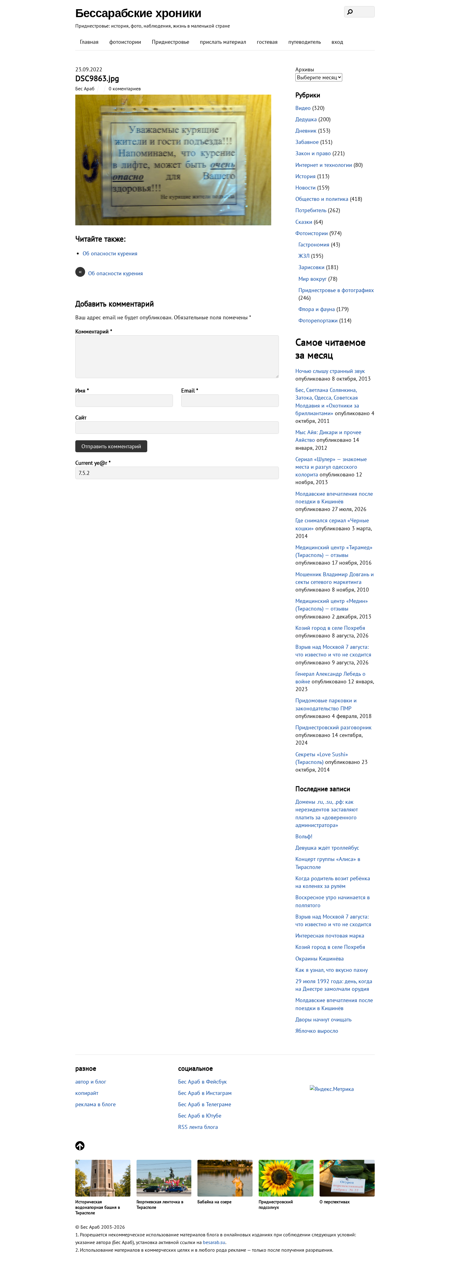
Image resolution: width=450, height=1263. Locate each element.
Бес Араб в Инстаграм (205, 1092)
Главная (89, 41)
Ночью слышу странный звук (330, 370)
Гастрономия (313, 244)
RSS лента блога (198, 1126)
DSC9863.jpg (97, 78)
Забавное (307, 141)
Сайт (80, 417)
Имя (82, 390)
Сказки (303, 221)
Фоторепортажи (318, 320)
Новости (305, 187)
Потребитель (310, 210)
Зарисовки (311, 267)
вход (337, 41)
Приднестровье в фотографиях (336, 290)
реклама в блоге (95, 1104)
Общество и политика (321, 198)
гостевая (267, 41)
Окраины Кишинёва (319, 958)
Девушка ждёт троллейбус (327, 847)
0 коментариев (125, 88)
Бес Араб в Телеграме (204, 1104)
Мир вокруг (312, 278)
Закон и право (313, 153)
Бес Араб (85, 88)
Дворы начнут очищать (323, 1019)
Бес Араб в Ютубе (199, 1115)
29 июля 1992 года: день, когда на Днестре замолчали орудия (333, 985)
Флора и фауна (316, 309)
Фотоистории (311, 233)
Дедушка (306, 119)
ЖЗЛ (303, 255)
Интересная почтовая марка (329, 935)
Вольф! (303, 836)
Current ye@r (93, 462)
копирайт (86, 1092)
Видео (303, 107)
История (305, 176)
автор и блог (90, 1081)
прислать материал (223, 41)
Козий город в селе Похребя (330, 627)
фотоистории (125, 41)
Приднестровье (170, 41)
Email (189, 390)
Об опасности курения (111, 273)
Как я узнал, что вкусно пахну (331, 969)
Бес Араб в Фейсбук (202, 1081)
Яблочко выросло (316, 1030)
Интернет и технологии (323, 164)
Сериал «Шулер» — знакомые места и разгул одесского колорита (331, 467)
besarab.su (214, 1242)
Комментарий (93, 331)
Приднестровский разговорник (333, 727)
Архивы (304, 69)
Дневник (306, 130)
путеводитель (304, 41)
